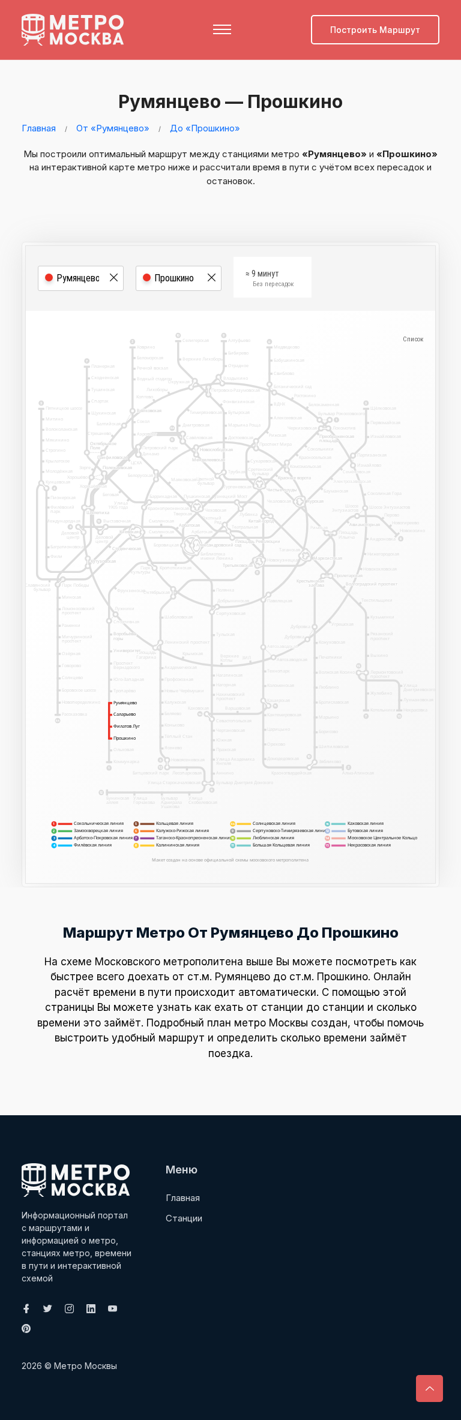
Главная (39, 128)
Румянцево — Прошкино (230, 101)
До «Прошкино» (205, 128)
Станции (184, 1218)
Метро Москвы (85, 1366)
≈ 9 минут (270, 278)
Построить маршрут (375, 30)
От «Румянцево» (112, 128)
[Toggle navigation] (222, 29)
